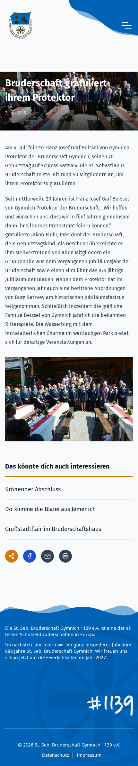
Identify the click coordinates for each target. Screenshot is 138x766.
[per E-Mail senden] (47, 556)
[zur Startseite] (20, 25)
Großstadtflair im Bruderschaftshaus (53, 529)
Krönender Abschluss (33, 489)
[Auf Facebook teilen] (29, 556)
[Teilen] (11, 556)
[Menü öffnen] (126, 25)
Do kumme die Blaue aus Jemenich (50, 509)
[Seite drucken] (65, 556)
